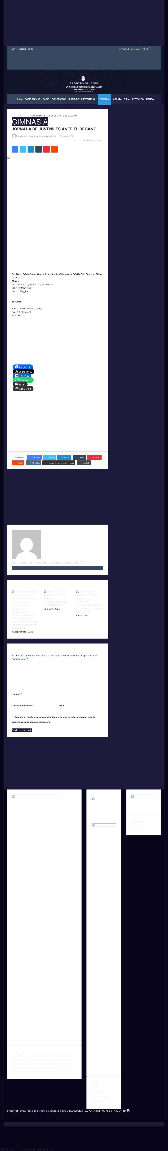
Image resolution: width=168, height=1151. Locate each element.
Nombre (17, 694)
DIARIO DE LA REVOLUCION (82, 99)
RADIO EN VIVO (33, 99)
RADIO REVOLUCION (72, 1111)
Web (61, 705)
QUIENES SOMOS (101, 1097)
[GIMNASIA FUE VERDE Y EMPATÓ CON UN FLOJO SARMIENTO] (89, 602)
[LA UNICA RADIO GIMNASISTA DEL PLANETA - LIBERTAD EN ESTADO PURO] (84, 86)
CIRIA (127, 99)
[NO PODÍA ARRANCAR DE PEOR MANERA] (57, 598)
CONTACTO (98, 1102)
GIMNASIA (104, 99)
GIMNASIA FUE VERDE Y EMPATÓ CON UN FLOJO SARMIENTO (89, 608)
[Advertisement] (84, 23)
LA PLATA (117, 99)
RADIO (46, 99)
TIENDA (150, 99)
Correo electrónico (22, 705)
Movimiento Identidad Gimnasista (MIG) (37, 136)
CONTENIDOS (59, 99)
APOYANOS (138, 99)
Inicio (20, 99)
